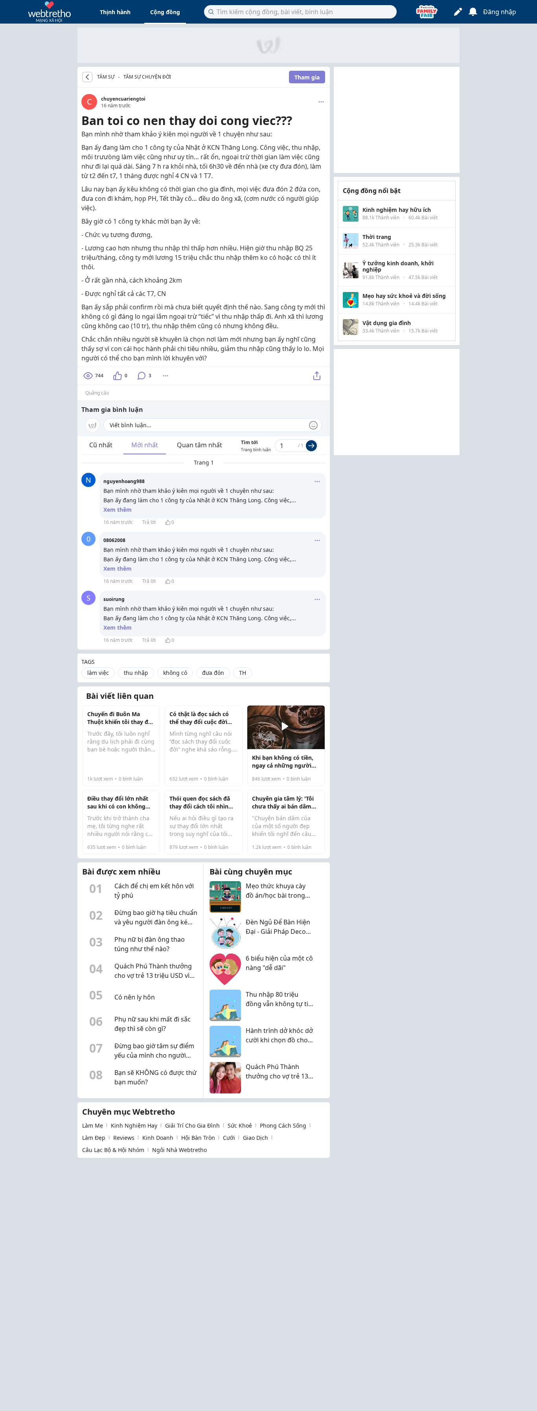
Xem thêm (117, 509)
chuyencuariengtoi (123, 99)
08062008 (114, 540)
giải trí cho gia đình (192, 1125)
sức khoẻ (240, 1125)
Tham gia (307, 77)
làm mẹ (92, 1125)
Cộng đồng (165, 12)
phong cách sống (283, 1125)
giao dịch (255, 1137)
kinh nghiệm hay (134, 1125)
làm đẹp (93, 1137)
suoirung (114, 599)
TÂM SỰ (105, 77)
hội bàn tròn (198, 1137)
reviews (123, 1137)
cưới (229, 1137)
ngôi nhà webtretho (179, 1150)
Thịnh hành (115, 12)
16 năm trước (118, 522)
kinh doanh (157, 1137)
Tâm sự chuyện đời (147, 76)
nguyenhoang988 (124, 481)
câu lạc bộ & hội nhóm (113, 1150)
